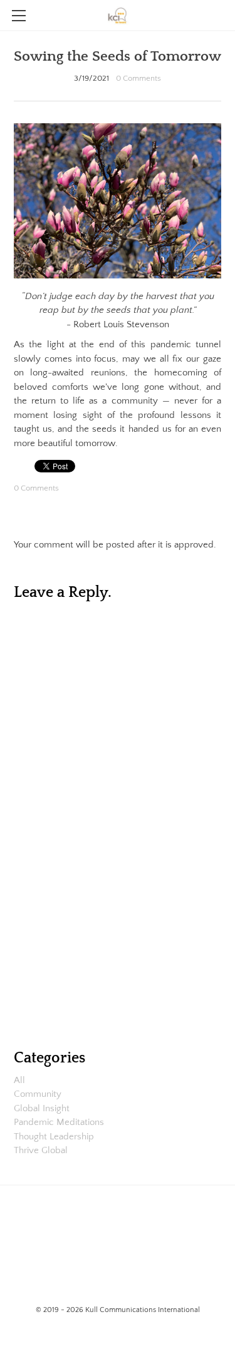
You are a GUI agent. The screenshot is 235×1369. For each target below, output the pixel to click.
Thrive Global (41, 1150)
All (19, 1080)
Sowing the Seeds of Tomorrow (117, 56)
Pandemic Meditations (59, 1122)
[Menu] (18, 15)
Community (37, 1094)
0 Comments (138, 78)
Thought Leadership (54, 1136)
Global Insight (42, 1108)
